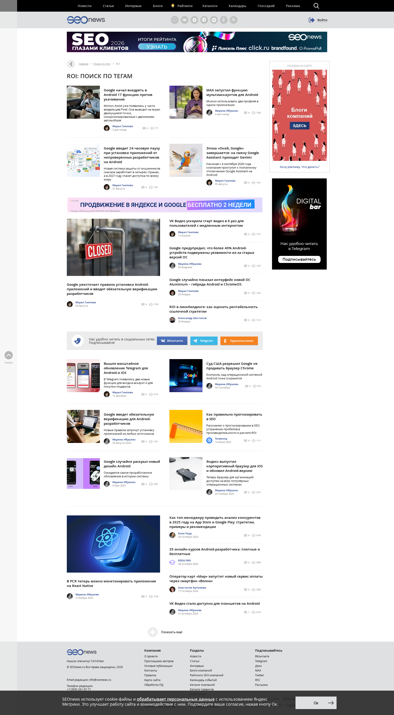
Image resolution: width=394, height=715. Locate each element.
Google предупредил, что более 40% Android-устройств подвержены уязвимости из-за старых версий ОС (211, 253)
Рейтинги (184, 6)
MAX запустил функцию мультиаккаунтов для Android (232, 92)
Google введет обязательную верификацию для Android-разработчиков (129, 419)
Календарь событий (203, 680)
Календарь (237, 6)
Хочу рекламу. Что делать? (299, 167)
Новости (84, 6)
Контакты (150, 670)
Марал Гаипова (122, 126)
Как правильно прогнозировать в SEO (234, 416)
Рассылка (261, 685)
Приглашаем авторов (159, 661)
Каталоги (209, 6)
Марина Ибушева (226, 110)
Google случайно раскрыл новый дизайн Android (132, 463)
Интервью (133, 6)
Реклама (293, 6)
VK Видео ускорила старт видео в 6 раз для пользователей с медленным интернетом (206, 223)
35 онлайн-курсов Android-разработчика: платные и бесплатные (214, 551)
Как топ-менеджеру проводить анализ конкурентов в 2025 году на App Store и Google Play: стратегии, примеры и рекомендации (214, 522)
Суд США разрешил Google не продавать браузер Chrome (232, 365)
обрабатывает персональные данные (176, 699)
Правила (150, 675)
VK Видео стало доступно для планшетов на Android (214, 603)
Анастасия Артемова (192, 587)
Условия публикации (158, 666)
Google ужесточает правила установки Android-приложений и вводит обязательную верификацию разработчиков (112, 289)
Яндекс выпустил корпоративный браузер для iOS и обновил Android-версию (234, 466)
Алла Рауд (185, 533)
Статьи (108, 6)
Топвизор (221, 438)
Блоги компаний (201, 670)
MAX (258, 670)
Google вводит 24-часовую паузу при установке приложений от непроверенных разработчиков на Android (132, 155)
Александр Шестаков (192, 318)
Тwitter (259, 675)
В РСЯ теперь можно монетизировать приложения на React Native (111, 583)
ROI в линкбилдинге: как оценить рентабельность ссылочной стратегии (213, 309)
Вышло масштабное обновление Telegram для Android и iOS (126, 368)
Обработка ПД (153, 685)
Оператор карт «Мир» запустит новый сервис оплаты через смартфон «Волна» (216, 578)
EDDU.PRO (184, 560)
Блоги (158, 6)
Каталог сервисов (202, 689)
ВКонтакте (175, 341)
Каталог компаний (202, 685)
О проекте (151, 656)
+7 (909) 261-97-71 (79, 689)
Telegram (261, 661)
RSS (257, 680)
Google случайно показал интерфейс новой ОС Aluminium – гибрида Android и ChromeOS (210, 282)
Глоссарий (266, 6)
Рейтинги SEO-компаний (206, 675)
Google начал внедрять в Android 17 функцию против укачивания (128, 95)
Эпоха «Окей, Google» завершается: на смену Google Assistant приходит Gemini (232, 153)
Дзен (258, 666)
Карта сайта (152, 680)
